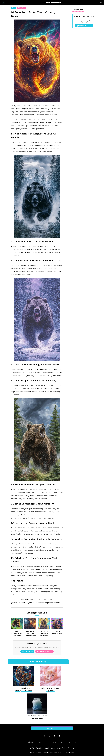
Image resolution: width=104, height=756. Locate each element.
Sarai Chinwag (52, 2)
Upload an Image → (84, 26)
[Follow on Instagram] (49, 736)
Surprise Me (51, 728)
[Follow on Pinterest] (54, 736)
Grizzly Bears (21, 8)
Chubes (71, 748)
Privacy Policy (57, 742)
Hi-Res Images (70, 742)
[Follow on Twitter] (44, 736)
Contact (46, 742)
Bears (13, 8)
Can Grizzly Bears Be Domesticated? (30, 633)
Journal (38, 742)
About (30, 742)
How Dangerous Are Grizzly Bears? (16, 633)
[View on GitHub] (59, 736)
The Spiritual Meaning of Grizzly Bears (43, 633)
